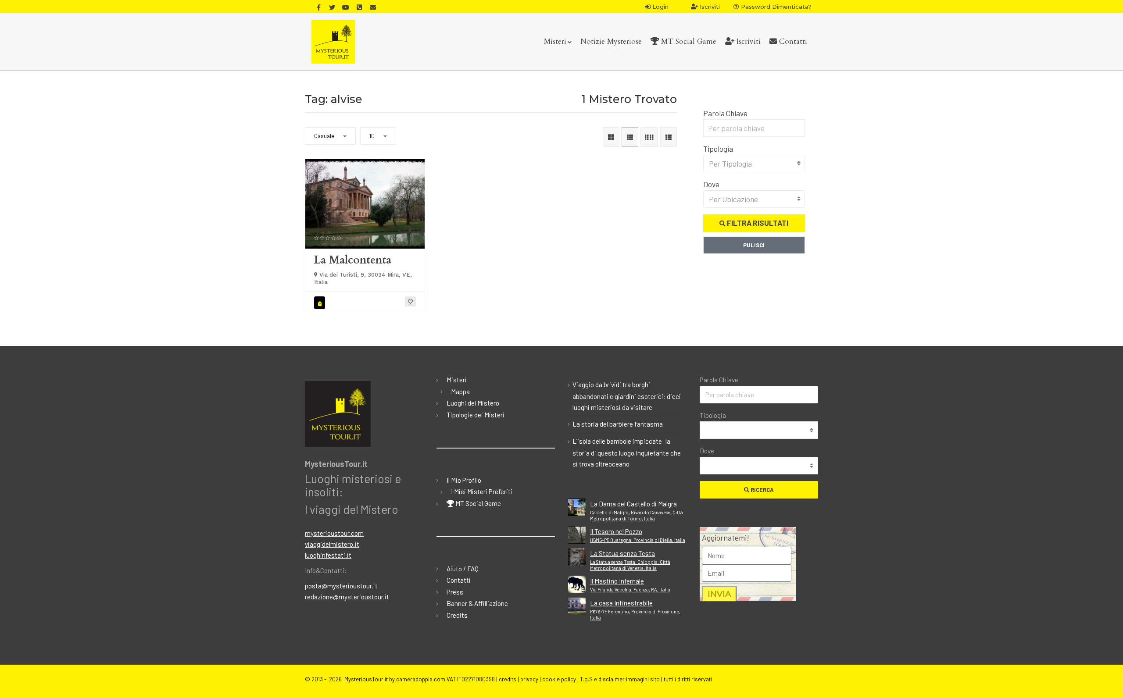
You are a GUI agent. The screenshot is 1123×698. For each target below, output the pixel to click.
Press (455, 592)
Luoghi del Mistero (473, 403)
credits (507, 679)
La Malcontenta (352, 260)
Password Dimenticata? (775, 6)
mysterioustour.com (334, 533)
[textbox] (754, 163)
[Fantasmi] (321, 302)
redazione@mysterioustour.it (347, 597)
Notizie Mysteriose (611, 41)
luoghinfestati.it (328, 555)
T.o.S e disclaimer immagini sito (620, 679)
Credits (457, 615)
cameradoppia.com (420, 679)
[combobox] (754, 163)
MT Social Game (687, 41)
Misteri (555, 41)
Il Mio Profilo (464, 480)
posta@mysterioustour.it (341, 586)
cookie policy (559, 679)
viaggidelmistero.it (332, 544)
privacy (529, 679)
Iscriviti (709, 6)
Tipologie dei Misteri (475, 415)
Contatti (792, 41)
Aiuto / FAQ (463, 569)
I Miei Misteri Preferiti (481, 491)
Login (660, 6)
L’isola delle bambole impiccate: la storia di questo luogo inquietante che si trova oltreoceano (626, 452)
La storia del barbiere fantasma (617, 424)
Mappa (460, 391)
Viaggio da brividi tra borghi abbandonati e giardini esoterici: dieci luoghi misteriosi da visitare (626, 396)
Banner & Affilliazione (477, 603)
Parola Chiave (725, 113)
